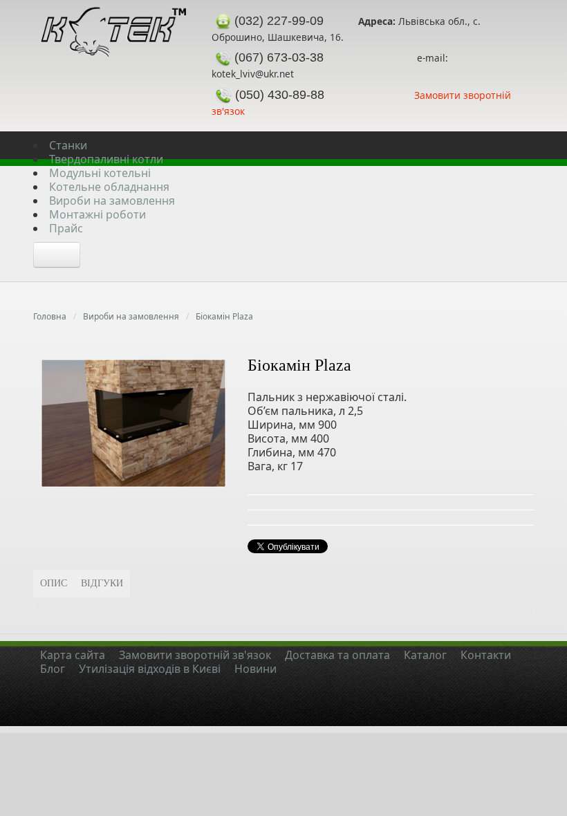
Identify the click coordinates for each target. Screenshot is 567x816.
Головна (49, 316)
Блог (52, 668)
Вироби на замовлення (131, 316)
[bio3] (133, 421)
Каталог (425, 654)
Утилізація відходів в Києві (150, 668)
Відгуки (102, 583)
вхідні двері (31, 740)
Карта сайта (72, 654)
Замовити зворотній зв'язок (195, 654)
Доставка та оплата (337, 654)
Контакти (486, 654)
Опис (53, 583)
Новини (255, 668)
